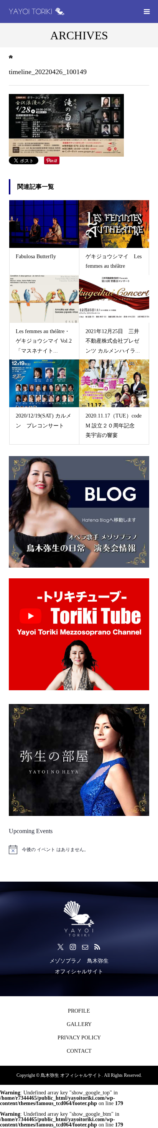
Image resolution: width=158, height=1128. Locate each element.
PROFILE (79, 1011)
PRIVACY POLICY (79, 1038)
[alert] (79, 849)
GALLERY (79, 1024)
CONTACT (79, 1051)
